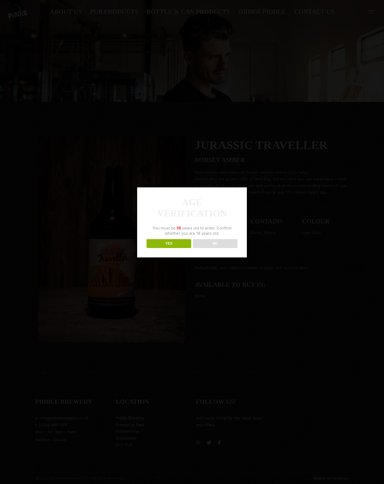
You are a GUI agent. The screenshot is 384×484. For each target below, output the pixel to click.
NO (215, 243)
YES (168, 243)
